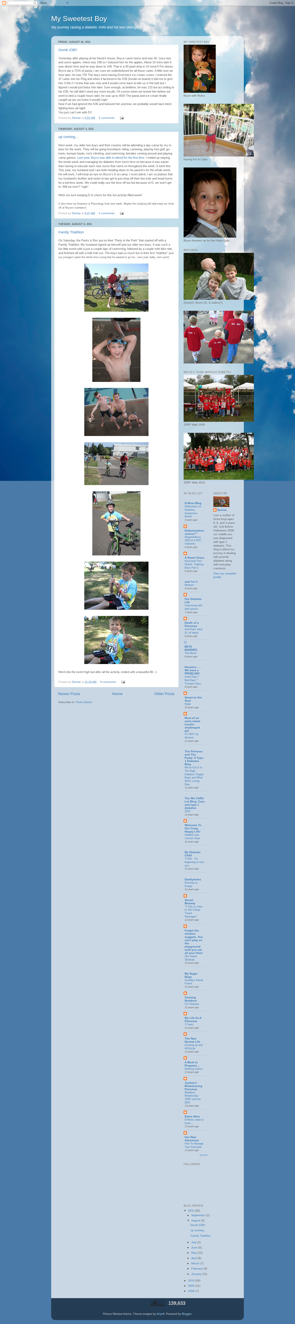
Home (117, 694)
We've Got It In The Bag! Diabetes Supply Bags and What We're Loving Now (194, 776)
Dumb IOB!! (67, 50)
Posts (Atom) (84, 702)
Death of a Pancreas (192, 624)
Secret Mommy (190, 902)
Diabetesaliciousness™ (194, 532)
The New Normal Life (192, 1040)
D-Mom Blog (193, 503)
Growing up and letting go (194, 1046)
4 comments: (107, 213)
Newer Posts (69, 694)
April (194, 1258)
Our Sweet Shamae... (191, 958)
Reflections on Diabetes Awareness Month (193, 511)
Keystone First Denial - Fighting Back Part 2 (194, 564)
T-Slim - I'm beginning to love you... (194, 862)
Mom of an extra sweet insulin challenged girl (192, 724)
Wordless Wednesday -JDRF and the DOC (193, 1097)
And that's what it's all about (193, 631)
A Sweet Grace (194, 557)
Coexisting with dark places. (193, 607)
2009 (191, 1285)
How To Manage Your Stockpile (194, 1145)
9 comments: (108, 681)
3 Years (189, 1024)
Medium (189, 584)
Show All (203, 1155)
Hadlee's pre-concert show (192, 836)
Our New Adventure (192, 1139)
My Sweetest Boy (79, 18)
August (196, 1220)
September (198, 1215)
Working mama (193, 1068)
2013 (187, 811)
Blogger (186, 1313)
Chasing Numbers (191, 999)
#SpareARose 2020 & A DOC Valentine (193, 540)
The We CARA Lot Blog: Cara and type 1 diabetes (194, 803)
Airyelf (160, 1313)
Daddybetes (193, 879)
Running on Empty (191, 884)
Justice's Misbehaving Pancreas (193, 1086)
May (194, 1252)
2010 (191, 1280)
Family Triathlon (71, 232)
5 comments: (107, 117)
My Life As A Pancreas (193, 1019)
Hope (188, 703)
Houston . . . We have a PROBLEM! (193, 670)
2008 (191, 1291)
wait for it (191, 581)
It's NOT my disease (192, 736)
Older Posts (164, 694)
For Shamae (192, 1003)
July (194, 1242)
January (196, 1274)
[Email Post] (121, 117)
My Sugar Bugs (191, 975)
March (195, 1263)
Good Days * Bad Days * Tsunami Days (193, 680)
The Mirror (190, 653)
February (197, 1268)
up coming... (68, 137)
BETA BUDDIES (191, 648)
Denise (222, 510)
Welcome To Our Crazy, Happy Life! (193, 828)
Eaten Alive (192, 1116)
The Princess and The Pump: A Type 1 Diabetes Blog (194, 758)
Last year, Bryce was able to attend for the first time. (110, 157)
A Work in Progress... (192, 1064)
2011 (191, 1210)
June (194, 1247)
